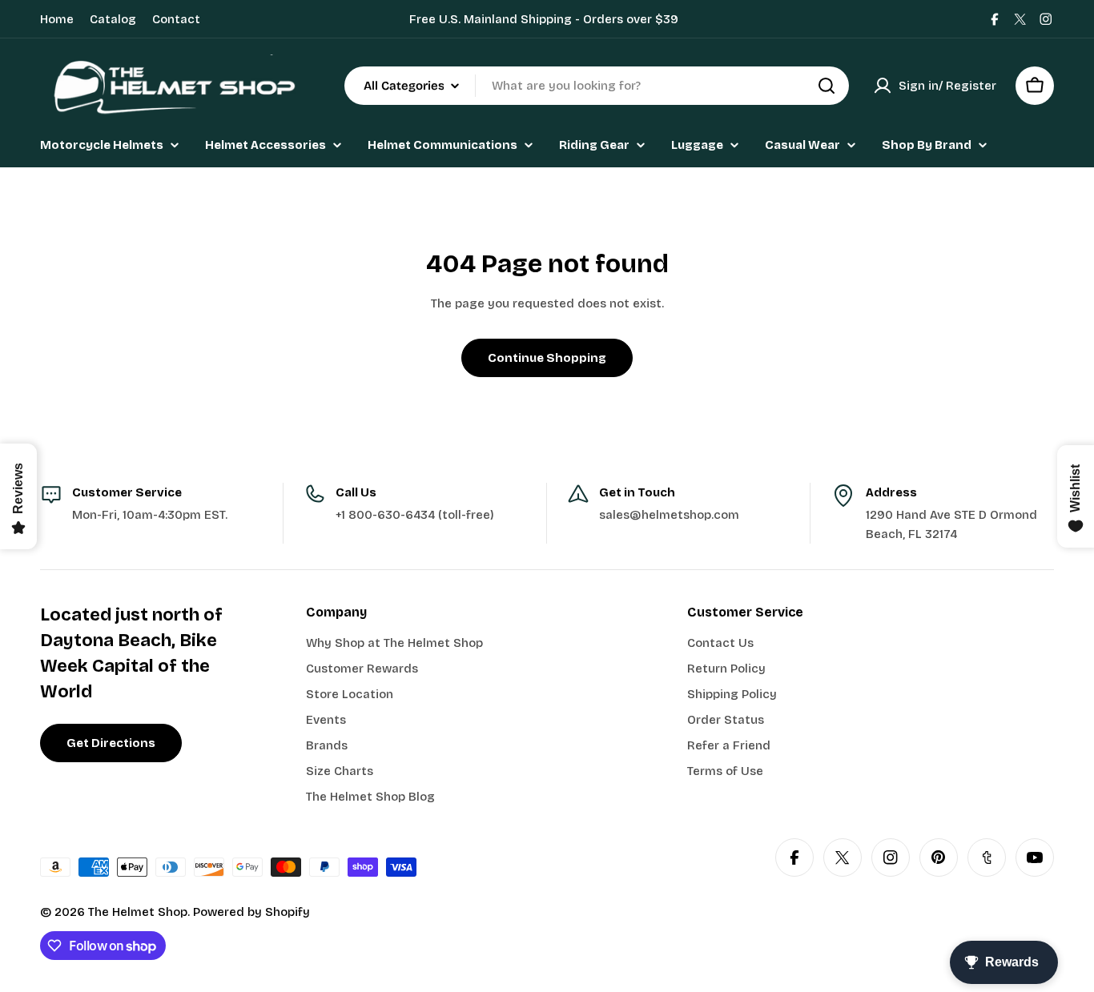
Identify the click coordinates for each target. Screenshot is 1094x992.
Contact (176, 19)
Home (57, 19)
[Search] (826, 85)
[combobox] (596, 85)
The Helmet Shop (137, 912)
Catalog (113, 19)
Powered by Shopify (251, 912)
